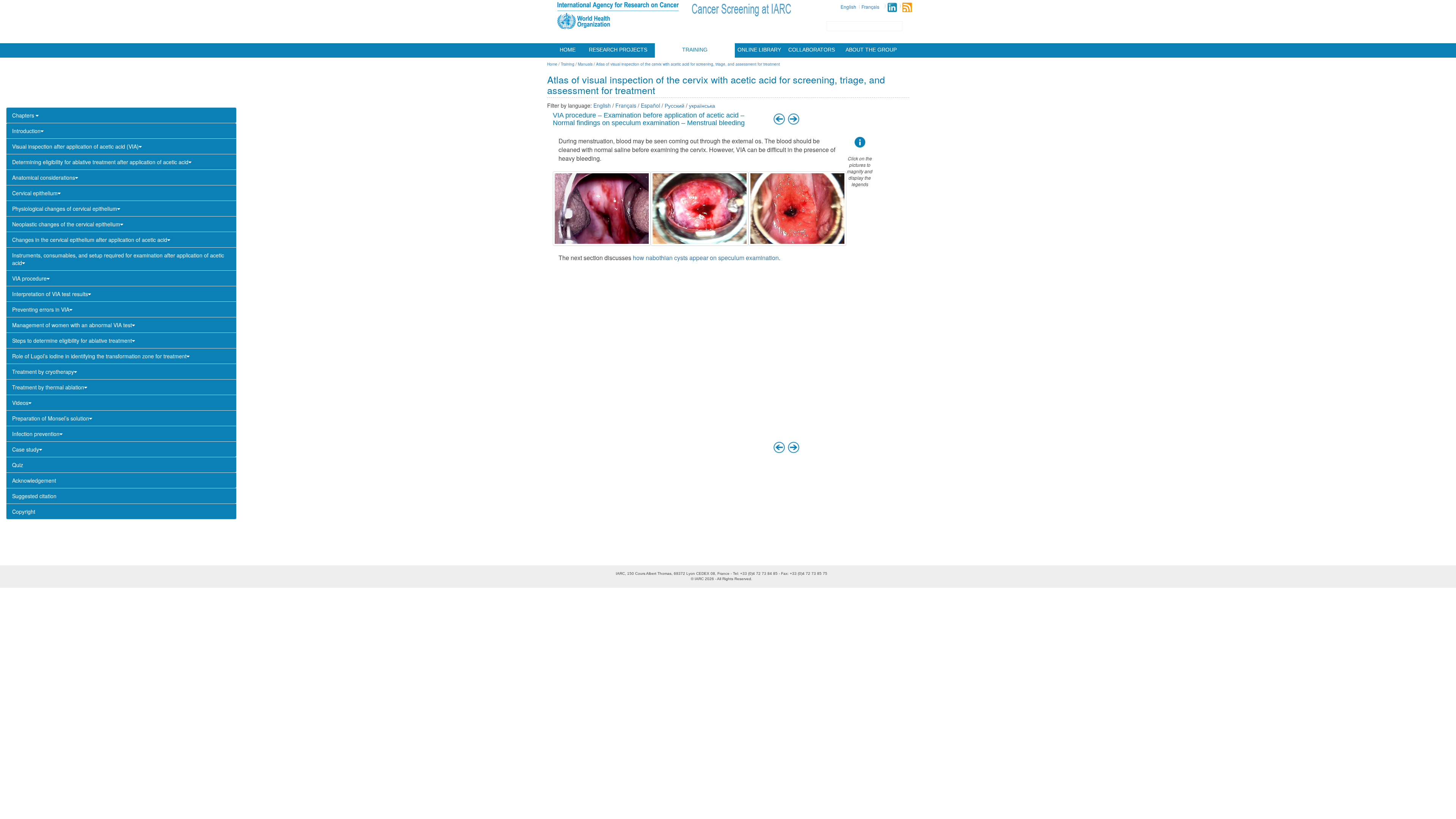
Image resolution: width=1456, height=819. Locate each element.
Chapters (24, 115)
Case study (25, 449)
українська (702, 105)
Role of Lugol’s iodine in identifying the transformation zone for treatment (99, 356)
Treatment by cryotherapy (43, 371)
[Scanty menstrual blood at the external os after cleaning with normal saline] (797, 208)
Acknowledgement (34, 480)
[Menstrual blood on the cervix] (602, 208)
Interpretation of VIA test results (50, 294)
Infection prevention (36, 434)
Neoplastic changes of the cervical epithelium (66, 224)
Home (568, 50)
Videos (20, 402)
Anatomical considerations (43, 177)
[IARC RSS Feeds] (907, 7)
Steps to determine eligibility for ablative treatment (72, 340)
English (848, 6)
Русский (674, 105)
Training (695, 50)
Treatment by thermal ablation (48, 387)
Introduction (26, 131)
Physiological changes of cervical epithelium (64, 208)
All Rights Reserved (734, 579)
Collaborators (811, 50)
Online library (759, 50)
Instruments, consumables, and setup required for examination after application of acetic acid (118, 259)
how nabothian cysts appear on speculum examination (706, 257)
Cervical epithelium (35, 193)
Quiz (17, 465)
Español (650, 105)
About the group (871, 50)
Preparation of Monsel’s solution (50, 418)
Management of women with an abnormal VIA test (72, 325)
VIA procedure (29, 278)
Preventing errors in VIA (40, 309)
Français (870, 6)
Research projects (618, 50)
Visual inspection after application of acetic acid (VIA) (75, 146)
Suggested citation (34, 496)
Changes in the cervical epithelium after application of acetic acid (89, 239)
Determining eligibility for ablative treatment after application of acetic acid (100, 162)
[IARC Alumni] (892, 7)
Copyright (23, 511)
